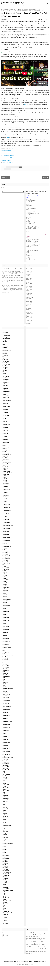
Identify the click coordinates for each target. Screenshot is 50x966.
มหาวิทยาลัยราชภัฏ (6, 823)
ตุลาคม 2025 (28, 282)
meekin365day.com (7, 524)
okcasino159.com (6, 552)
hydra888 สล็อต (6, 474)
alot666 (4, 373)
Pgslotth (4, 603)
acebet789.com (6, 362)
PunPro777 (5, 618)
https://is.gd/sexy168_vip (8, 162)
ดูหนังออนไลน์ (29, 255)
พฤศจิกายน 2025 (29, 281)
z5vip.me (5, 777)
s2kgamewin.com (6, 641)
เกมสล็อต (34, 951)
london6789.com (6, 502)
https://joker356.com (31, 223)
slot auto (5, 680)
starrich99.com (6, 703)
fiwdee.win (5, 439)
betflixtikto (5, 388)
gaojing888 (5, 456)
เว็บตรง (4, 899)
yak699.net (5, 775)
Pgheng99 (5, 582)
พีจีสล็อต (4, 817)
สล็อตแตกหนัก (5, 878)
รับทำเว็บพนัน (5, 831)
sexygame (5, 664)
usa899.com (5, 753)
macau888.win (6, 513)
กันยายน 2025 (29, 283)
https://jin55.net (30, 201)
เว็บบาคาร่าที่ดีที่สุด (6, 903)
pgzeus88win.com (7, 605)
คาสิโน (4, 783)
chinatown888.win (7, 416)
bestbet (4, 386)
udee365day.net (6, 727)
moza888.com (6, 536)
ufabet (4, 735)
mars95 (4, 520)
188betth (28, 933)
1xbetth (28, 218)
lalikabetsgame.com (7, 493)
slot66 (27, 204)
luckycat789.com (6, 507)
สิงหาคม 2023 (29, 317)
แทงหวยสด (5, 917)
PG (3, 564)
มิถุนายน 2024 (29, 304)
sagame (28, 240)
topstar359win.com (7, 723)
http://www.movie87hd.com (32, 242)
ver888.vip (5, 759)
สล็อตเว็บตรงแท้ (6, 873)
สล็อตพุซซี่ (5, 860)
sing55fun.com (6, 670)
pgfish (4, 578)
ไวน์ (3, 924)
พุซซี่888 (5, 819)
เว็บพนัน (4, 905)
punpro (4, 614)
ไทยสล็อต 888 (6, 923)
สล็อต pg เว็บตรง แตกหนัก (8, 843)
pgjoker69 (5, 584)
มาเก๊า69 (4, 827)
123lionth (5, 331)
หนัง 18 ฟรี (5, 882)
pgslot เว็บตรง (5, 590)
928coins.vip (6, 355)
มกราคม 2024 (29, 310)
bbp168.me (5, 385)
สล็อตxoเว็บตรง (6, 858)
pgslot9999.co (6, 597)
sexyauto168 (5, 659)
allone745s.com (6, 371)
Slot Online (5, 682)
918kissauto (5, 352)
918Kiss (4, 349)
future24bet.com (6, 453)
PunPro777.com (6, 620)
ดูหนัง (27, 254)
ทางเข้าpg (5, 804)
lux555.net (5, 508)
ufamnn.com (5, 745)
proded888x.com (6, 612)
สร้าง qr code (5, 839)
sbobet (4, 650)
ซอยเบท (4, 789)
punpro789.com (6, 621)
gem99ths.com (6, 457)
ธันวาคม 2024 (29, 295)
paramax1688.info (6, 563)
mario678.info (6, 519)
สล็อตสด (4, 864)
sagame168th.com (7, 646)
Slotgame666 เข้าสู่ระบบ (8, 688)
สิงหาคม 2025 (29, 285)
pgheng (4, 581)
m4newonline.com (7, 510)
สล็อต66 (4, 848)
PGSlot (4, 588)
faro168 (28, 258)
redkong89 (5, 632)
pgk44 (4, 585)
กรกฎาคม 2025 (29, 286)
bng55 (4, 401)
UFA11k (4, 729)
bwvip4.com (5, 409)
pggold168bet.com (7, 579)
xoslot (4, 772)
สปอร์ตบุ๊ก (5, 836)
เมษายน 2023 (29, 323)
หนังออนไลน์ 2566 (6, 888)
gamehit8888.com (7, 454)
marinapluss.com (6, 514)
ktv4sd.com (5, 490)
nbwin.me (5, 543)
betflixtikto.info (6, 389)
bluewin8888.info (7, 398)
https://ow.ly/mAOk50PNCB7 (7, 153)
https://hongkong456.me (32, 259)
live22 (27, 252)
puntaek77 (5, 623)
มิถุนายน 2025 (29, 287)
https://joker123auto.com (32, 241)
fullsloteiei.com (6, 447)
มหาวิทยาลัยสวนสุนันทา (7, 825)
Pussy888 (5, 624)
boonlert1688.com (7, 406)
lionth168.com (6, 495)
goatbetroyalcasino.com (8, 460)
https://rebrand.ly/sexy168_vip (9, 155)
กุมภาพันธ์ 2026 (29, 276)
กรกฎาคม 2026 (29, 270)
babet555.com (6, 379)
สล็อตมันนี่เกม (5, 861)
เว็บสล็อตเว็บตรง (6, 909)
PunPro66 (5, 615)
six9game (5, 671)
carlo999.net (5, 412)
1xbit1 (4, 344)
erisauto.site (5, 432)
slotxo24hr (28, 214)
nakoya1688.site (6, 542)
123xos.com (5, 332)
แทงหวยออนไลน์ (6, 918)
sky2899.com (6, 674)
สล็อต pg (4, 842)
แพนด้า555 (5, 920)
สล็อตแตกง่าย (5, 876)
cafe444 (5, 410)
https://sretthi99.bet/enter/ (8, 472)
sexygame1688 (6, 665)
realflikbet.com (6, 631)
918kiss (28, 238)
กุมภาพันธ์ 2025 (29, 293)
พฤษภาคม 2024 (29, 305)
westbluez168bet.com (7, 766)
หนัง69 (4, 884)
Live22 (4, 496)
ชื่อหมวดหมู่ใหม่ (6, 787)
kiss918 (28, 221)
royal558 (5, 635)
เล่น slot (4, 896)
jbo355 (4, 475)
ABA (4, 358)
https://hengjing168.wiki (31, 200)
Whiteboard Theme (29, 964)
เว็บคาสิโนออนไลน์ (6, 897)
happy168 (5, 465)
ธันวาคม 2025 (29, 279)
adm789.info (5, 367)
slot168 (4, 685)
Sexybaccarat (6, 661)
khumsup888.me (6, 484)
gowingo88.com (6, 463)
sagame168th (6, 644)
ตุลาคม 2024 (28, 298)
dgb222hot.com (6, 424)
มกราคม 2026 (29, 278)
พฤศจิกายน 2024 (29, 297)
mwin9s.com (5, 539)
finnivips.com (6, 438)
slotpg (27, 216)
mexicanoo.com (6, 528)
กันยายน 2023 (29, 316)
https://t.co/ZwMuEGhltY (6, 160)
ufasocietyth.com (6, 748)
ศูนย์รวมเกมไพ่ (5, 834)
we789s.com (5, 765)
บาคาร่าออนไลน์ (6, 808)
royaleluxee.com (6, 637)
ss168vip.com (6, 697)
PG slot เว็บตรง (41, 936)
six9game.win (6, 673)
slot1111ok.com (6, 683)
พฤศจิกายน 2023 (29, 313)
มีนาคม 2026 (28, 275)
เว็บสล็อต (4, 908)
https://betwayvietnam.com (32, 227)
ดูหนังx (4, 793)
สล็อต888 (28, 209)
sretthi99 (5, 695)
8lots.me (5, 347)
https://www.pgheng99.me (32, 250)
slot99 (27, 203)
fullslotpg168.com (7, 450)
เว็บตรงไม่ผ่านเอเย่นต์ (7, 900)
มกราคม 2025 (29, 294)
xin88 (4, 771)
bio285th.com (6, 397)
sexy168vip (5, 658)
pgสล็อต (4, 608)
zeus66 (4, 780)
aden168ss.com (6, 365)
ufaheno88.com (6, 742)
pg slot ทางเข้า (6, 567)
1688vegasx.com (6, 337)
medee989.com (6, 522)
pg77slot (5, 575)
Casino (4, 413)
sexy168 (5, 656)
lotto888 (5, 505)
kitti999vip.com (6, 489)
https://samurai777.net (31, 225)
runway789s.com (6, 640)
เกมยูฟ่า (4, 893)
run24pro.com (6, 638)
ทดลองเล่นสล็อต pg (6, 799)
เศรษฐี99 (44, 951)
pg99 (4, 576)
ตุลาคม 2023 (28, 315)
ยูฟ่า (4, 828)
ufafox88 (5, 741)
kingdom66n (5, 486)
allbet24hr (5, 370)
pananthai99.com (6, 561)
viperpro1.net (6, 760)
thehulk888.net (6, 715)
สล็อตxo (4, 857)
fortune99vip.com (7, 441)
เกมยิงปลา (5, 891)
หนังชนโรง (5, 885)
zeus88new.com (6, 781)
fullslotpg (5, 448)
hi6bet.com (5, 468)
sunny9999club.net (7, 706)
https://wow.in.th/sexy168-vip (7, 157)
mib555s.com (6, 534)
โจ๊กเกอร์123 (29, 199)
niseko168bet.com (7, 546)
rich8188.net (5, 634)
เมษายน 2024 (29, 306)
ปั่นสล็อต (4, 810)
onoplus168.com (6, 558)
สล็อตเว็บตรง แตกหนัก (7, 872)
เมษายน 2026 (29, 274)
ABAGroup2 (5, 359)
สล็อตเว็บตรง (29, 205)
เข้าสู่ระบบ (3, 932)
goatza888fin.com (7, 462)
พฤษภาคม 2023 (29, 321)
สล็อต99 (4, 852)
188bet (4, 343)
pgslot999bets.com (7, 599)
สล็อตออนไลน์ (5, 866)
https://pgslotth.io (30, 222)
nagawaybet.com (6, 540)
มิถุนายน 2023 (29, 320)
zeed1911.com (6, 778)
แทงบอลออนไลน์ (6, 915)
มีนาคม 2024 (28, 308)
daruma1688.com (6, 419)
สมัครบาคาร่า (4, 19)
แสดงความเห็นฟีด (5, 935)
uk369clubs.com (6, 751)
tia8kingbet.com (6, 716)
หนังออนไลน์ (5, 887)
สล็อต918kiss (5, 851)
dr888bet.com (6, 425)
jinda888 (5, 478)
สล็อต (4, 840)
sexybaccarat (29, 246)
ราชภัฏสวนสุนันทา (6, 833)
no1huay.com (6, 551)
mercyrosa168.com (7, 527)
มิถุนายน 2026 (29, 271)
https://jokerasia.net (31, 228)
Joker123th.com (6, 483)
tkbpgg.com (5, 718)
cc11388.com (6, 415)
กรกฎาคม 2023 (29, 319)
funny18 (28, 220)
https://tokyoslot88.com (31, 226)
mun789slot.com (6, 537)
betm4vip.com (6, 392)
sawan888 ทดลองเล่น (7, 647)
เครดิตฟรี (4, 894)
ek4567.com (5, 429)
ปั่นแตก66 (5, 811)
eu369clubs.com (6, 435)
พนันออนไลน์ (5, 816)
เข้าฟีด (3, 934)
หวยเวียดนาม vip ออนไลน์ (8, 890)
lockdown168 (6, 499)
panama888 (5, 560)
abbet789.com (6, 361)
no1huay (4, 549)
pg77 (4, 573)
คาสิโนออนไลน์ (6, 784)
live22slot (5, 498)
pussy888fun (6, 626)
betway (4, 394)
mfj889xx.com (6, 530)
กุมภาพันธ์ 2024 (29, 309)
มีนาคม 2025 (28, 291)
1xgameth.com (6, 346)
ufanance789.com (7, 747)
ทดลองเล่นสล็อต (6, 798)
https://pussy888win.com (32, 245)
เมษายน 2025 (29, 290)
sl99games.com (6, 676)
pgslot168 (5, 591)
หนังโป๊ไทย (28, 217)
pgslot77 (5, 593)
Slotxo (4, 689)
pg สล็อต (4, 570)
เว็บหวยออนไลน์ (6, 911)
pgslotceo (5, 602)
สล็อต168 (5, 845)
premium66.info (6, 611)
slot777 (4, 686)
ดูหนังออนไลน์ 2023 (7, 796)
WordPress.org (5, 936)
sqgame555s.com (6, 694)
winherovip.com (6, 768)
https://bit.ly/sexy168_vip (6, 150)
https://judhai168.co (30, 207)
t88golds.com (6, 710)
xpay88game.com (6, 774)
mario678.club (6, 517)
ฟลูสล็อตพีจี (5, 820)
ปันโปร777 (5, 814)
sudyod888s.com (6, 704)
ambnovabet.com (6, 374)
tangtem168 (5, 712)
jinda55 (4, 477)
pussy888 (28, 212)
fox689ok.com (6, 442)
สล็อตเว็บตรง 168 (6, 870)
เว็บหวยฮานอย (5, 914)
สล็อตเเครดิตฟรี (6, 875)
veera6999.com (6, 754)
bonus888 (5, 404)
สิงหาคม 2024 (29, 301)
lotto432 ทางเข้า (6, 504)
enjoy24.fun (5, 430)
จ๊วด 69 (4, 786)
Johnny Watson (40, 19)
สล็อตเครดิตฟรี (5, 867)
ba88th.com (5, 377)
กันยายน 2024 (29, 300)
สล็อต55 (4, 846)
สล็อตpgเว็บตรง (6, 855)
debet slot (5, 421)
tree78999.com (6, 724)
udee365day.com (6, 725)
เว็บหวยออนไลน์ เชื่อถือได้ (7, 912)
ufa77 (4, 732)
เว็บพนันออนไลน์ (6, 906)
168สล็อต (5, 341)
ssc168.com (5, 698)
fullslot (27, 251)
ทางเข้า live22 (6, 801)
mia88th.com (6, 531)
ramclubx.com (6, 629)
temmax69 (5, 713)
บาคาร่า (7, 137)
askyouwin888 (6, 376)
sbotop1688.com (6, 652)
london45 (5, 501)
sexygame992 (6, 667)
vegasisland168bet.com (8, 756)
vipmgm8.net (6, 763)
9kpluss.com (5, 356)
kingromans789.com (7, 487)
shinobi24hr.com (6, 668)
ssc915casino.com (7, 700)
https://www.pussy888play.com (33, 244)
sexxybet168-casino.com (8, 655)
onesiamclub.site (6, 555)
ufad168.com (5, 738)
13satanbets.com (6, 334)
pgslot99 (5, 596)
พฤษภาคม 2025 (29, 289)
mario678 (5, 516)
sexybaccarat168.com (7, 662)
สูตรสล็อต (5, 881)
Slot (4, 679)
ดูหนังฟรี (28, 257)
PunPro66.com (6, 617)
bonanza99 (5, 403)
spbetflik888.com (7, 692)
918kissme (5, 353)
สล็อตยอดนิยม (5, 863)
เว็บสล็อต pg (41, 951)
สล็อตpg (4, 854)
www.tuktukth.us (6, 769)
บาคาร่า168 (5, 807)
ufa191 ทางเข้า (6, 730)
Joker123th (5, 481)
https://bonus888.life (31, 208)
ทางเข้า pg (5, 802)
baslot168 (5, 383)
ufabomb (5, 736)
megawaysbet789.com (8, 525)
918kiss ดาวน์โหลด (7, 350)
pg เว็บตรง (5, 572)
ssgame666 (5, 701)
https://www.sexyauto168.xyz (33, 213)
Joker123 (5, 480)
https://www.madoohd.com (32, 239)
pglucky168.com (6, 587)
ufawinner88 (5, 750)
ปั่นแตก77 (5, 813)
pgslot (27, 229)
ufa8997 (5, 733)
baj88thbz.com (6, 382)
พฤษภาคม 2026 (29, 272)
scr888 (4, 653)
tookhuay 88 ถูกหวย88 (7, 721)
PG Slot (4, 566)
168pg (4, 340)
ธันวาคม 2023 (29, 312)
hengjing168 (5, 466)
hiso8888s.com (6, 471)
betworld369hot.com (7, 395)
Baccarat (5, 380)
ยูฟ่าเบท (4, 829)
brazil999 (5, 407)
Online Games (6, 557)
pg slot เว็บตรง (6, 569)
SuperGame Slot (6, 709)
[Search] (48, 187)
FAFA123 (5, 436)
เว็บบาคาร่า (26, 104)
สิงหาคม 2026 (29, 268)
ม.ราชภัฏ (5, 822)
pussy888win (6, 628)
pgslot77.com (6, 594)
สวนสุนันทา (5, 879)
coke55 (4, 418)
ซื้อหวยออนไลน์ (6, 790)
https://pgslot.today (30, 211)
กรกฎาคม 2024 (29, 302)
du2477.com (5, 427)
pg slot (27, 247)
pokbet (4, 609)
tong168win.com (6, 719)
